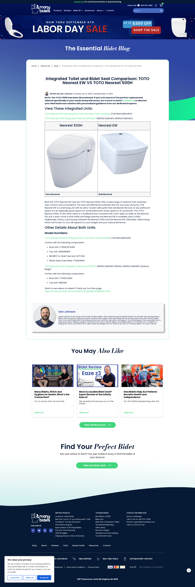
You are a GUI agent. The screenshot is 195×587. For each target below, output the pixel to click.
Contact (110, 10)
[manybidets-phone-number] (140, 5)
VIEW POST (39, 412)
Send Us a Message (134, 516)
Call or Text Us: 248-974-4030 (139, 519)
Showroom (90, 10)
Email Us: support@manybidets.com (141, 522)
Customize (14, 578)
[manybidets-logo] (41, 8)
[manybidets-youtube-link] (39, 531)
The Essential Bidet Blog (104, 525)
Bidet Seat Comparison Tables (107, 522)
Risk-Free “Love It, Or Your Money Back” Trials (72, 519)
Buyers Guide (78, 545)
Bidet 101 (77, 10)
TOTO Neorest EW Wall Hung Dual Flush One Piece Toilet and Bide (77, 238)
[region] (29, 569)
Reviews (67, 10)
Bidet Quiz (99, 519)
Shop (34, 545)
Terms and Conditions (75, 567)
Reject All (30, 578)
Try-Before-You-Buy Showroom (67, 522)
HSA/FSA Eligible (61, 533)
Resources (94, 545)
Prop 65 (133, 567)
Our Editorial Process (103, 536)
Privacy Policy (93, 567)
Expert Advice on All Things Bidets (68, 527)
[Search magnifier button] (161, 10)
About (99, 10)
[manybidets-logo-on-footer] (41, 517)
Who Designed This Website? (151, 567)
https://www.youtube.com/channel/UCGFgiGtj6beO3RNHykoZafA (77, 291)
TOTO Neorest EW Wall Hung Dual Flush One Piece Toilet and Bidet (77, 113)
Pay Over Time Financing (65, 530)
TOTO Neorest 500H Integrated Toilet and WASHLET (70, 118)
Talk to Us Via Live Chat (136, 525)
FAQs (65, 545)
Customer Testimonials (64, 516)
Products (58, 10)
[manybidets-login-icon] (156, 5)
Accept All (44, 578)
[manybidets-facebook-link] (33, 531)
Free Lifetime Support (63, 525)
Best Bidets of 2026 (102, 516)
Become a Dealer (102, 530)
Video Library (100, 527)
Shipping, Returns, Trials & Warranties (69, 536)
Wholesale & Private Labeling (106, 533)
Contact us (79, 2)
